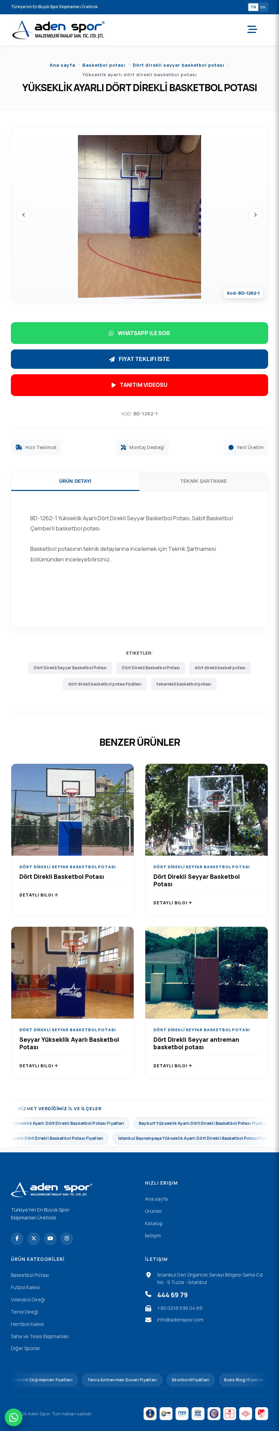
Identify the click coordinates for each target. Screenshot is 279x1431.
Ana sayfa (62, 65)
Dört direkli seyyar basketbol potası (179, 65)
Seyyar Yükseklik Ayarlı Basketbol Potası (69, 1043)
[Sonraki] (255, 215)
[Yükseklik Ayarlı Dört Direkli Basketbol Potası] (139, 217)
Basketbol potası (104, 65)
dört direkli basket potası (220, 668)
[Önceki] (24, 215)
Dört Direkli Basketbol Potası (151, 668)
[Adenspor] (58, 30)
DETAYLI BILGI (36, 895)
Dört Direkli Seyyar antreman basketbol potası (196, 1043)
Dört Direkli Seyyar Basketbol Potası (70, 668)
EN (262, 7)
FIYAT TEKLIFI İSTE (144, 359)
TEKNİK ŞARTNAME (203, 481)
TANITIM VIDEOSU (143, 385)
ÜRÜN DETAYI (75, 481)
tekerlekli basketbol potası (184, 684)
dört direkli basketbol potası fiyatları (104, 684)
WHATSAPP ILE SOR (144, 333)
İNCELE (72, 816)
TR (253, 7)
